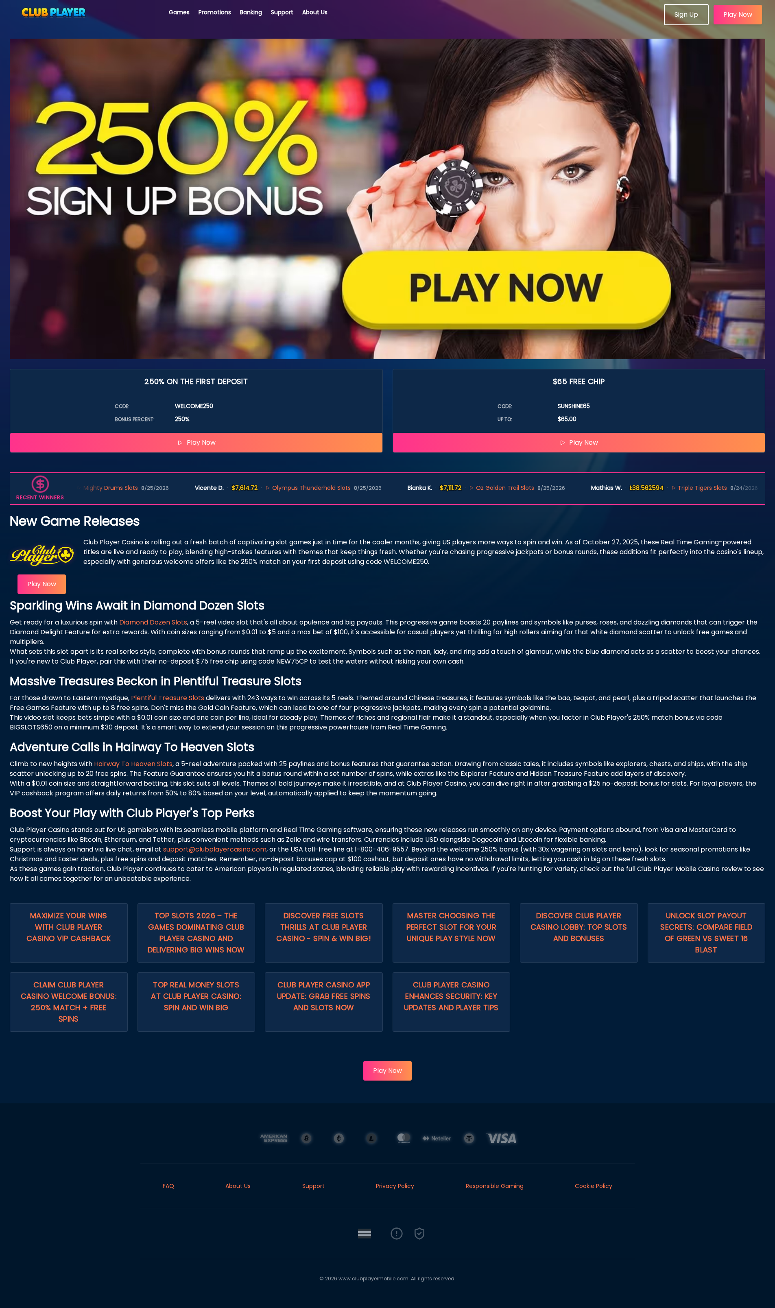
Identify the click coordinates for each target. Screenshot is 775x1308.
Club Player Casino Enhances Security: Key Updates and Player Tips (451, 996)
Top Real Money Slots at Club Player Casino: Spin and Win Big (196, 996)
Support (282, 12)
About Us (314, 12)
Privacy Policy (395, 1186)
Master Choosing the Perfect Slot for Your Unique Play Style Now (451, 927)
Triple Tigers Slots (654, 488)
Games (179, 12)
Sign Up (686, 14)
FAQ (168, 1186)
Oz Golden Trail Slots (457, 488)
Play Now (737, 14)
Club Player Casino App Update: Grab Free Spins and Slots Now (324, 996)
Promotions (215, 12)
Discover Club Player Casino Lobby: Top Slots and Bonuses (578, 927)
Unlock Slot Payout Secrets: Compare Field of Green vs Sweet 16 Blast (706, 933)
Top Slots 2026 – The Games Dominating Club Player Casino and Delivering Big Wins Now (196, 933)
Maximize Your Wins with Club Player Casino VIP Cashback (68, 927)
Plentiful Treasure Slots (167, 698)
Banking (251, 12)
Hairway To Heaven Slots (133, 764)
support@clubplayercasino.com (214, 849)
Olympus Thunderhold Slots (263, 488)
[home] (84, 22)
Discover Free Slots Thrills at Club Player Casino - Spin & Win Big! (323, 927)
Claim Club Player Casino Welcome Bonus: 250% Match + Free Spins (69, 1002)
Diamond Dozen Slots (153, 622)
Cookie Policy (593, 1186)
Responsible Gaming (495, 1186)
